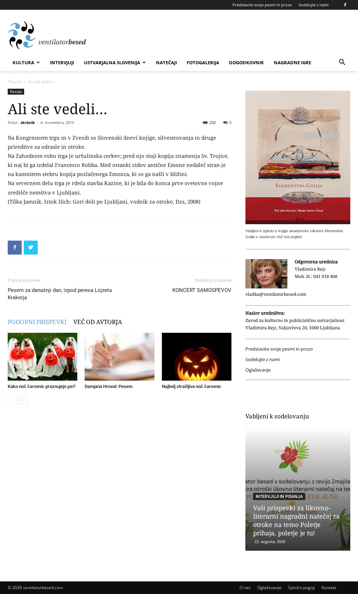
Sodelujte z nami (314, 4)
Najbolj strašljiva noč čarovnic (191, 386)
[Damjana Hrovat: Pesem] (119, 357)
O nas (245, 588)
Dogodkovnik (246, 62)
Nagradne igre (292, 62)
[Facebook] (345, 5)
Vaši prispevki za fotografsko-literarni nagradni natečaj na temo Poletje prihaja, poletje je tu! (297, 520)
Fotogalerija (203, 62)
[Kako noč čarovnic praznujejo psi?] (42, 357)
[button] (342, 63)
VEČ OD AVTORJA (97, 322)
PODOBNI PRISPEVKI (37, 322)
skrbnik (28, 122)
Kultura (23, 62)
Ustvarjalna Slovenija (112, 62)
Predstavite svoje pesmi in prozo (262, 4)
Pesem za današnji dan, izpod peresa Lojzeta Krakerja (60, 294)
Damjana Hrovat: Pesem (109, 386)
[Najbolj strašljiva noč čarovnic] (196, 357)
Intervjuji (62, 62)
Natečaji (166, 62)
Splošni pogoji (301, 588)
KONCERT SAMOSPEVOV (201, 290)
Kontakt (329, 588)
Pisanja (15, 82)
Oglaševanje (258, 370)
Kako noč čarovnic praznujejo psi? (42, 386)
